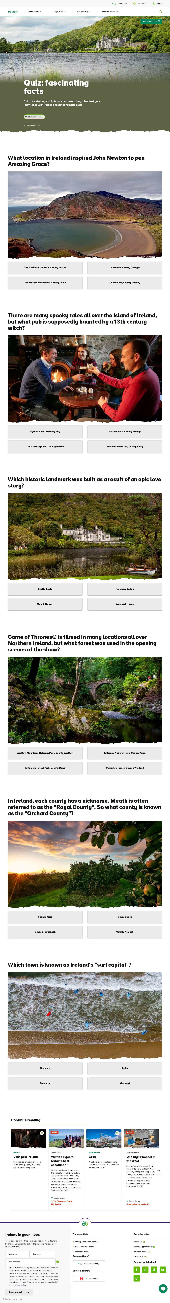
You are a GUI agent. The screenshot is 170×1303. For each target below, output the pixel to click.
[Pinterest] (154, 1270)
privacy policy (20, 1285)
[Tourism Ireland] (15, 11)
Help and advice (108, 11)
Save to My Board (149, 21)
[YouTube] (163, 1270)
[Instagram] (145, 1270)
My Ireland (141, 3)
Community (122, 3)
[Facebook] (137, 1270)
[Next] (158, 1171)
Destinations (33, 11)
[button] (42, 1132)
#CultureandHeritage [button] (34, 117)
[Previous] (11, 1171)
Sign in (159, 3)
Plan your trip (82, 11)
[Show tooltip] (57, 1261)
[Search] (159, 11)
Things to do (57, 11)
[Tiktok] (137, 1278)
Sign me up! (15, 1292)
